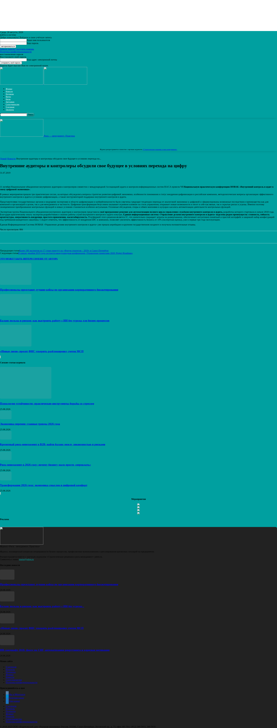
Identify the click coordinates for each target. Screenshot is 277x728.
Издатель (10, 669)
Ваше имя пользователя (38, 40)
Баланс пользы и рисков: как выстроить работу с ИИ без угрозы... (42, 606)
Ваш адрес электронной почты (42, 59)
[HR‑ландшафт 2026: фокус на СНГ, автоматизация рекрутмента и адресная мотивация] (7, 644)
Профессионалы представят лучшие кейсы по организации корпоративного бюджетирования (59, 289)
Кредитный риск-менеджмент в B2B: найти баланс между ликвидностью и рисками (52, 444)
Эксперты (10, 110)
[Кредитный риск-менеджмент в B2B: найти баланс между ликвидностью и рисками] (6, 439)
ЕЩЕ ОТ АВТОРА (48, 259)
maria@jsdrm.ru (26, 559)
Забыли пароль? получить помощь (17, 49)
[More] (90, 177)
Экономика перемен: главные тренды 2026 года (30, 423)
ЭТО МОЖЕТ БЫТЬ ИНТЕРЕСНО (19, 259)
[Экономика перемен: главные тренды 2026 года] (6, 418)
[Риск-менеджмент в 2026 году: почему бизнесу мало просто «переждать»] (6, 459)
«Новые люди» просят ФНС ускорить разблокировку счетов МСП (42, 351)
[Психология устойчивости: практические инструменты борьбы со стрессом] (25, 398)
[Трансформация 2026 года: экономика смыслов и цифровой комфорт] (6, 479)
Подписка (10, 94)
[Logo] (22, 84)
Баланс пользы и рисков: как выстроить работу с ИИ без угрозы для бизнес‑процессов (54, 320)
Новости (9, 91)
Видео (8, 97)
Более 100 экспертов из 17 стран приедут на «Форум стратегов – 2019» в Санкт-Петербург (64, 250)
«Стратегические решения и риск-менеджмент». (160, 149)
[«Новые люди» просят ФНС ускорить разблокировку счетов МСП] (15, 345)
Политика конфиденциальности (16, 52)
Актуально (10, 102)
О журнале (10, 107)
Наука (8, 99)
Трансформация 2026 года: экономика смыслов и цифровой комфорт (43, 485)
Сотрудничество (12, 104)
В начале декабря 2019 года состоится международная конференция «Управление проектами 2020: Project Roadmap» (75, 253)
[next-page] (0, 357)
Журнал (9, 89)
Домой (3, 158)
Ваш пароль (32, 43)
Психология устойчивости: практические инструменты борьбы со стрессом (47, 403)
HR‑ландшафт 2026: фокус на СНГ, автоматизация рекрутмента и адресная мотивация (55, 650)
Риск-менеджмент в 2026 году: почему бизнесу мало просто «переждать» (45, 464)
